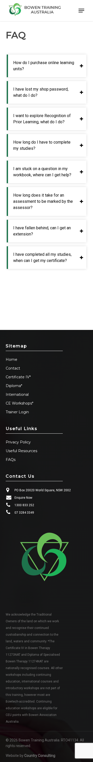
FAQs (11, 459)
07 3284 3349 (24, 512)
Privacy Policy (18, 442)
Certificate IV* (18, 377)
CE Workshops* (19, 403)
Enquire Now (23, 498)
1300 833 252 (24, 505)
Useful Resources (21, 451)
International (17, 394)
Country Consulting (39, 756)
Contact (13, 368)
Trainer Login (17, 412)
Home (11, 359)
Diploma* (14, 385)
